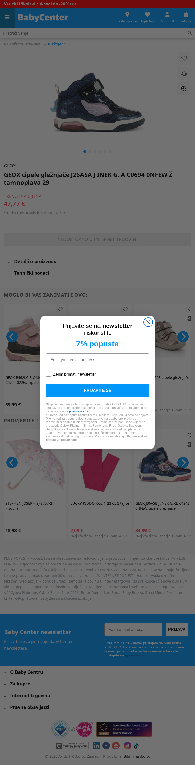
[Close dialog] (148, 322)
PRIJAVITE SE (97, 390)
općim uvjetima (77, 411)
